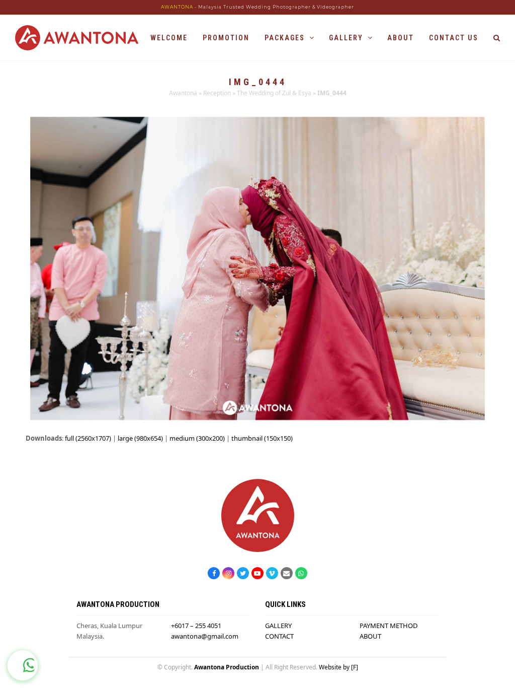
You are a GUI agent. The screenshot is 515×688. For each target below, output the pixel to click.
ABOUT (370, 636)
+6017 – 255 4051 (196, 625)
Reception (217, 93)
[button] (496, 37)
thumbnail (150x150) (262, 438)
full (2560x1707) (88, 438)
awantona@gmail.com (204, 636)
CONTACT (279, 636)
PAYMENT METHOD (388, 625)
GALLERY (278, 625)
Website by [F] (338, 667)
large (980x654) (140, 438)
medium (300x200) (197, 438)
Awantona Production (226, 667)
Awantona (183, 93)
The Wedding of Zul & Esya (274, 93)
